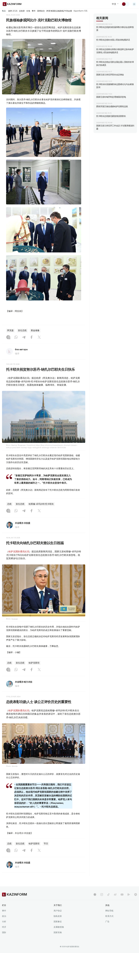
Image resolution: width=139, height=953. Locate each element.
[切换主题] (125, 4)
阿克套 (10, 330)
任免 (28, 11)
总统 (9, 504)
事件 (34, 11)
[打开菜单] (134, 4)
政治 (4, 916)
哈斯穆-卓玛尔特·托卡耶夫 (41, 504)
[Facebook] (31, 337)
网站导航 (109, 910)
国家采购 (58, 932)
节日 (46, 843)
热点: (4, 11)
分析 (4, 921)
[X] (39, 337)
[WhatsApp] (16, 337)
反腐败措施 (59, 927)
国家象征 (58, 921)
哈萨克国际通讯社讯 (18, 551)
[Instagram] (8, 337)
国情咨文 (41, 11)
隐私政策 (58, 916)
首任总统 (22, 330)
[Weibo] (115, 894)
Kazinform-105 (80, 11)
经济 (4, 927)
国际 (4, 932)
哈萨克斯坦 (34, 663)
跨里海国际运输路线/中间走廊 (59, 11)
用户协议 (58, 910)
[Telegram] (24, 337)
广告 (107, 921)
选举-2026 (12, 11)
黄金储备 (35, 330)
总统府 (22, 11)
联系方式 (109, 916)
